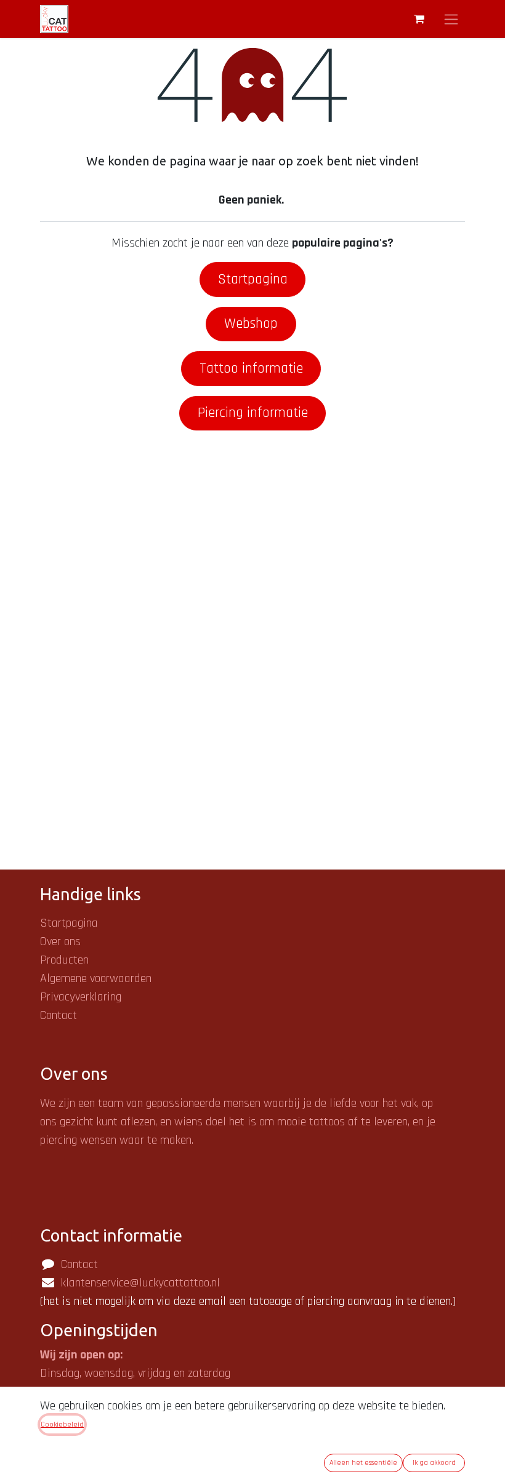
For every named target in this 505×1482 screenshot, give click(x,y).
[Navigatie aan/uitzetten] (451, 19)
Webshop (251, 323)
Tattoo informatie (251, 368)
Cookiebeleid (62, 1424)
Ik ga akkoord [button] (434, 1462)
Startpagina (253, 279)
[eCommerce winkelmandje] (418, 19)
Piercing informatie (253, 412)
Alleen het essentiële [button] (363, 1462)
